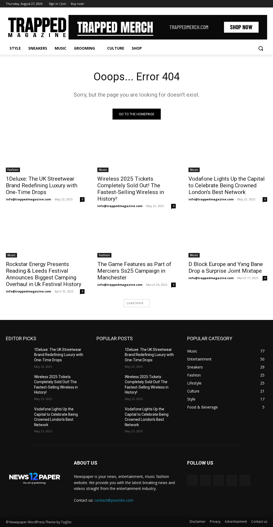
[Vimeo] (257, 4)
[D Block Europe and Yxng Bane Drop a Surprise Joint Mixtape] (227, 237)
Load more (135, 303)
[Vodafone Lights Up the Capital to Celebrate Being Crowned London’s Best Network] (227, 152)
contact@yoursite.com (113, 500)
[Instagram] (242, 4)
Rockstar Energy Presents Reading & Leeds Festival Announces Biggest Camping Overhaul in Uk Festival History (43, 274)
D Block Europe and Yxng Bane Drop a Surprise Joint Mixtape (225, 267)
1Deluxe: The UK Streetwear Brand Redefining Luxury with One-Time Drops (41, 185)
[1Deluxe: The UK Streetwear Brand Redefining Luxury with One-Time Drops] (45, 152)
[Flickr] (218, 480)
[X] (249, 4)
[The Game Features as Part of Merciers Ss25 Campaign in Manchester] (136, 237)
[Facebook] (234, 4)
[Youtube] (264, 4)
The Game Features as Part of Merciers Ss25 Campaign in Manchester (134, 271)
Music (103, 170)
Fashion (12, 170)
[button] (260, 48)
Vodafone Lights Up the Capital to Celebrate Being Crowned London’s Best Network (226, 185)
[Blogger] (192, 480)
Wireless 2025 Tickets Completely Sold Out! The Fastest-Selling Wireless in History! (130, 189)
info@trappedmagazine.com (28, 199)
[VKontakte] (245, 480)
